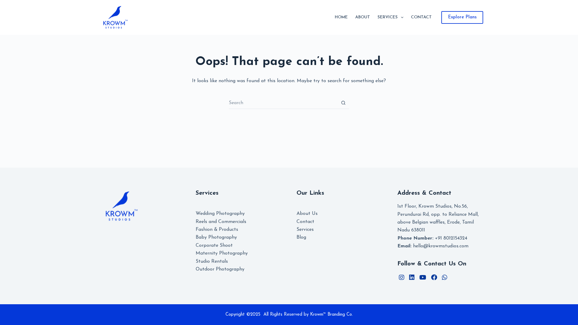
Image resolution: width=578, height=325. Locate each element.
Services (388, 17)
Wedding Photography (220, 213)
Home (341, 17)
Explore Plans (462, 17)
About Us (307, 213)
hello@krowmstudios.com (432, 246)
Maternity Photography (222, 253)
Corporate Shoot (214, 245)
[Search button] (343, 103)
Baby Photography (216, 237)
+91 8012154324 (432, 238)
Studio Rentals (212, 261)
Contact (421, 17)
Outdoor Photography (220, 269)
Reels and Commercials (221, 221)
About (362, 17)
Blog (301, 237)
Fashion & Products (217, 229)
